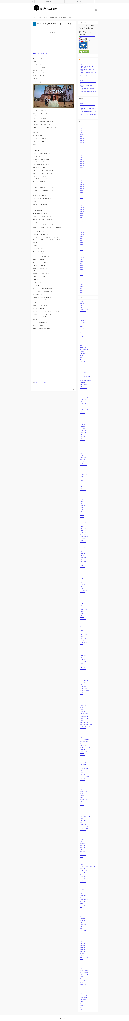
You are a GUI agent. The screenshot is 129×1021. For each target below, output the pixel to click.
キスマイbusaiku (82, 428)
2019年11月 (82, 163)
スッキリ (81, 507)
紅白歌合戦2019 (82, 951)
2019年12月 (82, 161)
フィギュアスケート (83, 611)
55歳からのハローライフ (84, 309)
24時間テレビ (82, 305)
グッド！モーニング (83, 434)
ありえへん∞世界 (82, 382)
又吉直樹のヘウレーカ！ (84, 768)
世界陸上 (81, 735)
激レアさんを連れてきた (84, 899)
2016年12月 (82, 230)
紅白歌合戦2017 (82, 949)
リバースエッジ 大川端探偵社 (85, 690)
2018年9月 (81, 190)
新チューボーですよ (83, 837)
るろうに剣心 (82, 692)
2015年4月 (81, 269)
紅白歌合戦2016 (82, 947)
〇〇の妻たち (82, 301)
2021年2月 (81, 134)
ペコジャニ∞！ (82, 628)
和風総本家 (81, 772)
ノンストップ (82, 580)
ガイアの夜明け (82, 420)
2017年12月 (82, 207)
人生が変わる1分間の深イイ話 (85, 747)
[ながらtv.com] (45, 8)
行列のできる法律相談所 (84, 970)
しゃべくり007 (82, 497)
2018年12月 (82, 184)
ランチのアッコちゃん (83, 682)
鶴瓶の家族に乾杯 (83, 1007)
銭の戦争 (81, 993)
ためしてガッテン (83, 534)
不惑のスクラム (82, 711)
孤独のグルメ (82, 797)
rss (96, 10)
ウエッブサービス (83, 399)
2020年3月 (81, 155)
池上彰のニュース (83, 887)
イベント (81, 395)
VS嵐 (80, 359)
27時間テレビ (82, 307)
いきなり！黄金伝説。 (83, 388)
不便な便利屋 (82, 709)
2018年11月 (82, 186)
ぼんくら (81, 636)
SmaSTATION (82, 343)
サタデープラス (82, 478)
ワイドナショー (82, 701)
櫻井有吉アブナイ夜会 (83, 878)
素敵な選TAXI (82, 953)
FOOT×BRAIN (82, 322)
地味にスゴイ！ (82, 780)
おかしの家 (81, 407)
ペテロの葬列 (82, 630)
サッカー (81, 480)
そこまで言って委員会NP (84, 522)
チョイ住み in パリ (83, 542)
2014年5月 (81, 290)
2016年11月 (82, 232)
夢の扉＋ (81, 787)
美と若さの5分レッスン (84, 955)
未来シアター (82, 862)
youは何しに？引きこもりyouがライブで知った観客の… (65, 389)
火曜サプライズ (82, 901)
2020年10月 (82, 142)
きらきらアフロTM (83, 432)
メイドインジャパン (83, 655)
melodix (81, 330)
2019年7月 (81, 171)
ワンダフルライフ (83, 705)
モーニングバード (83, 669)
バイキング (81, 582)
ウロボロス (81, 401)
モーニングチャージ (83, 667)
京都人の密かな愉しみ (83, 745)
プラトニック (82, 617)
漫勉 (80, 897)
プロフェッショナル (83, 626)
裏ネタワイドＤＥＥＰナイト (84, 974)
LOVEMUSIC (82, 328)
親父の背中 (81, 976)
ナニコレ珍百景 (82, 567)
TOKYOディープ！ (83, 353)
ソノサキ (81, 524)
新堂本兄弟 (81, 839)
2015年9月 (81, 259)
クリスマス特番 (82, 440)
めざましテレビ (82, 657)
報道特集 (81, 785)
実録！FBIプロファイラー (84, 799)
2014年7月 (81, 286)
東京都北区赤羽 (82, 868)
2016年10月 (82, 234)
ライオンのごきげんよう (84, 680)
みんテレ (81, 653)
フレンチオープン (83, 624)
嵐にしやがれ (82, 805)
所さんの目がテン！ (83, 830)
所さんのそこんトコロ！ (84, 826)
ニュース (81, 574)
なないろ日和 (82, 565)
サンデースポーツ (83, 488)
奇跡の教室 (81, 793)
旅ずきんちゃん (82, 845)
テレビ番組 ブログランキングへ (85, 40)
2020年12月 (82, 138)
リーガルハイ (82, 684)
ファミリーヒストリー (83, 609)
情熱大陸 (81, 822)
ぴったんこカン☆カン (83, 599)
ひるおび (81, 603)
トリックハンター (83, 557)
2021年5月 (81, 128)
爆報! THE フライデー (83, 905)
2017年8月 (81, 215)
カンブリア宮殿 (82, 426)
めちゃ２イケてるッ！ (83, 659)
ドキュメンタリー (83, 549)
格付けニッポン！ (83, 874)
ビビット (81, 601)
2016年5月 (81, 244)
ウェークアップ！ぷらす (84, 397)
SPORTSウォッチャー (83, 347)
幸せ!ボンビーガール (83, 810)
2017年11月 (82, 209)
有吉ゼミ (81, 857)
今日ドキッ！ (82, 753)
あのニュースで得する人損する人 (85, 380)
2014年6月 (81, 288)
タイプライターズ (83, 528)
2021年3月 (81, 132)
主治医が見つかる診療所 (84, 741)
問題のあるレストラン (83, 774)
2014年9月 (81, 282)
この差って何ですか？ (83, 459)
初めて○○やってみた (83, 764)
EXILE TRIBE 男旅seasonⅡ (84, 320)
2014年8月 (81, 284)
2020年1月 (81, 159)
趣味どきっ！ (82, 982)
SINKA (72, 1018)
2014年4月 (81, 292)
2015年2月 (81, 273)
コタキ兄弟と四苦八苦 (83, 457)
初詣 (80, 766)
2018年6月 (81, 196)
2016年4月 (81, 246)
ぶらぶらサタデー (83, 619)
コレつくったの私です (83, 465)
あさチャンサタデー (83, 372)
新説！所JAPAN (82, 843)
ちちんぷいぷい (82, 538)
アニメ (81, 378)
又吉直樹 (44, 382)
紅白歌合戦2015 (82, 945)
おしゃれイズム (82, 413)
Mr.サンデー (82, 336)
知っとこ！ (81, 926)
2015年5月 (81, 267)
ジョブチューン (82, 501)
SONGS (81, 345)
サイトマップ (79, 1)
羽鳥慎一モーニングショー (84, 957)
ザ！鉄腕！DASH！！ (83, 474)
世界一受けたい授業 (83, 728)
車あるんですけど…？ (83, 984)
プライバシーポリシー (49, 1)
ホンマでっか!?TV (83, 638)
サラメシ (81, 482)
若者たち (81, 968)
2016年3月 (81, 248)
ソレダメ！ (81, 526)
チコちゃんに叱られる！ (84, 536)
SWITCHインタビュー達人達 (84, 349)
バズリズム (81, 588)
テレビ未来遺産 (82, 547)
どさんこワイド (82, 553)
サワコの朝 (81, 484)
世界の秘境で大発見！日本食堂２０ (86, 726)
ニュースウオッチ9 (83, 576)
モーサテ (81, 665)
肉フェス (81, 959)
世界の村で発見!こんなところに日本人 (86, 724)
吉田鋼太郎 (81, 770)
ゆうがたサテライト (83, 674)
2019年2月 (81, 180)
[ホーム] (33, 1)
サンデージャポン (83, 486)
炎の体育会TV (82, 903)
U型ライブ (81, 357)
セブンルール (82, 517)
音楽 (80, 1003)
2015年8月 (81, 261)
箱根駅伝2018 (82, 941)
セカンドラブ (82, 515)
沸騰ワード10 (82, 891)
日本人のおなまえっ (83, 851)
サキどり (81, 476)
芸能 (80, 966)
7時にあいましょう (83, 311)
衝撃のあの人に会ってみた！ (84, 972)
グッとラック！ (82, 438)
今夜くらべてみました (83, 751)
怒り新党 (81, 818)
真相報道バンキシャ (83, 924)
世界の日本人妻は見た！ (84, 722)
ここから (81, 453)
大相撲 (81, 789)
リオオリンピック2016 (83, 686)
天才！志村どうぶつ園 (83, 791)
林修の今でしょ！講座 (83, 870)
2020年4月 (81, 153)
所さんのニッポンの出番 (84, 828)
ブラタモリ (81, 615)
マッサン (81, 644)
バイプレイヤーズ (83, 584)
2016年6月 (81, 242)
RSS (81, 59)
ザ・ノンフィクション (83, 470)
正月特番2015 (82, 880)
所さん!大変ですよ (83, 824)
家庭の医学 (81, 803)
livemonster (82, 326)
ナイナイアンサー (83, 559)
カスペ (81, 422)
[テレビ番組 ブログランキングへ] (83, 39)
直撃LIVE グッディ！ (83, 916)
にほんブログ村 (81, 37)
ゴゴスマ (81, 455)
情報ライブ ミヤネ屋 (83, 820)
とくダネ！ (81, 551)
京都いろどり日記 (83, 743)
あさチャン (81, 370)
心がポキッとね (82, 814)
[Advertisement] (53, 43)
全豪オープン (82, 760)
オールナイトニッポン (83, 403)
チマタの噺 (81, 540)
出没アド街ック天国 (83, 762)
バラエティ (50, 380)
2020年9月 (81, 144)
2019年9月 (81, 167)
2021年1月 (81, 136)
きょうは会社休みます (83, 430)
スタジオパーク (82, 505)
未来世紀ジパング (83, 864)
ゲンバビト (81, 451)
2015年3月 (81, 271)
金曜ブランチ (82, 991)
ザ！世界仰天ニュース (83, 472)
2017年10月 (82, 211)
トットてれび (82, 555)
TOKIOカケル (82, 351)
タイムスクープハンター (84, 530)
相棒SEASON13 (82, 918)
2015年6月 (81, 265)
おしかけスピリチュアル (84, 409)
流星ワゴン (81, 893)
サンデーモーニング (83, 490)
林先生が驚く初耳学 (83, 872)
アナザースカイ (45, 380)
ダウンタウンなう (83, 532)
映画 (80, 853)
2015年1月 (81, 275)
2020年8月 (81, 146)
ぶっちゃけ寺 (82, 613)
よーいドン (81, 676)
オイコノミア (82, 405)
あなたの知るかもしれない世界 (85, 376)
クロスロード (82, 449)
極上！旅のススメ (83, 876)
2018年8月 (81, 192)
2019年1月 (81, 182)
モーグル (81, 663)
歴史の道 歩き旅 (83, 882)
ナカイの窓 (81, 563)
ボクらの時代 (82, 632)
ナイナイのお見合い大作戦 (84, 561)
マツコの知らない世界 (83, 642)
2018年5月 (81, 198)
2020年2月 (81, 157)
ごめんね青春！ (82, 463)
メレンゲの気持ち (83, 661)
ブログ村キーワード (41, 53)
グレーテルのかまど (83, 445)
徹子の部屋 (81, 812)
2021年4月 (81, 130)
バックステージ (82, 592)
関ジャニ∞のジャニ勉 (83, 995)
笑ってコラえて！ (83, 932)
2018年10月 (82, 188)
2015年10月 (82, 257)
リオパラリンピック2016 (84, 688)
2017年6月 (81, 219)
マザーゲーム (82, 640)
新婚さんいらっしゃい (83, 841)
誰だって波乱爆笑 (83, 980)
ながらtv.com (36, 28)
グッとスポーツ (82, 436)
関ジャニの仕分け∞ (83, 999)
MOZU (81, 334)
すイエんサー (82, 503)
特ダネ (81, 907)
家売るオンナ (82, 801)
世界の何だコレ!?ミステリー (84, 720)
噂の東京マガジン (83, 778)
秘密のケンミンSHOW (83, 930)
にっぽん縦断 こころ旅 (83, 572)
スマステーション (83, 511)
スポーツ (81, 509)
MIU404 (81, 332)
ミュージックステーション (84, 651)
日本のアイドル (82, 849)
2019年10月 (82, 165)
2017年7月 (81, 217)
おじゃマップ (82, 411)
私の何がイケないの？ (83, 928)
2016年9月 (81, 236)
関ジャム (81, 1001)
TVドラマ (81, 355)
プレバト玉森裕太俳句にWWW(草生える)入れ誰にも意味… (43, 389)
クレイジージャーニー (83, 447)
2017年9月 (81, 213)
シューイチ (81, 499)
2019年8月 (81, 169)
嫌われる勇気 (82, 795)
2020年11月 (82, 140)
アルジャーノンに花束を (84, 384)
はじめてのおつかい (83, 586)
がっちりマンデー (83, 424)
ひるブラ (81, 607)
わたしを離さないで (83, 703)
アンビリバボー (82, 386)
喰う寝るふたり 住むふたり (84, 776)
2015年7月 (81, 263)
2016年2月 (81, 250)
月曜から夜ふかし (83, 855)
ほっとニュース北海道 (83, 634)
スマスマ (81, 513)
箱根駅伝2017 (82, 939)
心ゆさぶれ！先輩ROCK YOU (85, 816)
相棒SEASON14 (82, 920)
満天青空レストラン (83, 895)
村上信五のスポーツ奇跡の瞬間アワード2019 (87, 866)
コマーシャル (82, 461)
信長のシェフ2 (82, 755)
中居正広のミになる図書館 (84, 739)
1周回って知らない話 (83, 303)
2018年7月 (81, 194)
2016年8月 (81, 238)
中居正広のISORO (83, 737)
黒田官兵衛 (81, 1009)
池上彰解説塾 (82, 889)
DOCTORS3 (82, 318)
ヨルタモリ (81, 678)
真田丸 (81, 922)
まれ (80, 649)
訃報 (80, 978)
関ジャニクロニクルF (83, 997)
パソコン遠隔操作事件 (83, 590)
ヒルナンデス (82, 605)
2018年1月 (81, 205)
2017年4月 (81, 223)
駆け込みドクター (83, 1005)
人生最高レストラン (83, 749)
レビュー (81, 694)
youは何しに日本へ (83, 361)
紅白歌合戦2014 (82, 943)
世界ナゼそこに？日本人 (84, 718)
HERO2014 (82, 324)
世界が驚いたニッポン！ (84, 716)
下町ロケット (82, 707)
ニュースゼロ (82, 578)
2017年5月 (81, 221)
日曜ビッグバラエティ (83, 847)
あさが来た (81, 368)
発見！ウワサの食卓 (83, 914)
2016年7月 (81, 240)
